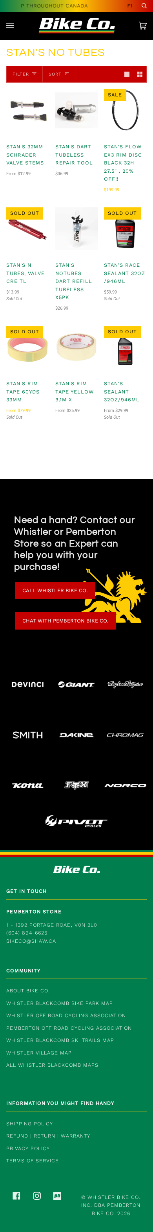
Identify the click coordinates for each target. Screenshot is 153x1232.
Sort (55, 74)
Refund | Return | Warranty (48, 1136)
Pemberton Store (34, 911)
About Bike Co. (28, 991)
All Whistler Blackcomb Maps (52, 1065)
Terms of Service (32, 1161)
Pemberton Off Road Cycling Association (69, 1028)
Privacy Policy (28, 1148)
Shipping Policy (29, 1124)
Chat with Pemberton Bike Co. (65, 621)
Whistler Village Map (39, 1053)
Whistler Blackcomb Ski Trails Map (60, 1040)
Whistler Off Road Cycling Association (66, 1015)
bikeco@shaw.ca (31, 941)
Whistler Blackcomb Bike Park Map (59, 1003)
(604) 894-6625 (26, 933)
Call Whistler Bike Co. (54, 590)
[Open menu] (18, 25)
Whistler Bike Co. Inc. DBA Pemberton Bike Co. (110, 1205)
